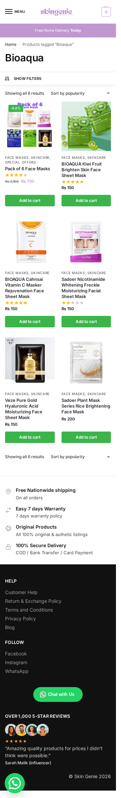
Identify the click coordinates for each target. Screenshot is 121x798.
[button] (105, 12)
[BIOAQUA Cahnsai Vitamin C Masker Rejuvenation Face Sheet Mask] (30, 241)
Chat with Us (61, 694)
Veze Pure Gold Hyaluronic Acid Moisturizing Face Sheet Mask (23, 408)
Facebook (16, 653)
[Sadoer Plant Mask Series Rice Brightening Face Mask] (86, 362)
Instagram (16, 662)
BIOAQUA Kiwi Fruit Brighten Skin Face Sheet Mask (82, 169)
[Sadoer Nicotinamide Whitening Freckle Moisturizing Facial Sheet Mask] (86, 241)
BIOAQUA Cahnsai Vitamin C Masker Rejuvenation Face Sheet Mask (24, 287)
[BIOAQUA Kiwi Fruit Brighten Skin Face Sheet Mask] (86, 126)
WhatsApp (17, 671)
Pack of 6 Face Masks (27, 168)
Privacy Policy (20, 618)
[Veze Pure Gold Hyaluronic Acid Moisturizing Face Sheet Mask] (30, 362)
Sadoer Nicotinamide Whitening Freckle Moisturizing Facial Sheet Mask (83, 287)
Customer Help (21, 592)
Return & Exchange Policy (33, 601)
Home (10, 44)
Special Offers (20, 162)
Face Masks (17, 157)
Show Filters (28, 78)
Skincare (40, 157)
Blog (10, 627)
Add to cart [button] (29, 200)
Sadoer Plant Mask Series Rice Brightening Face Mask (86, 405)
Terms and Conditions (29, 610)
